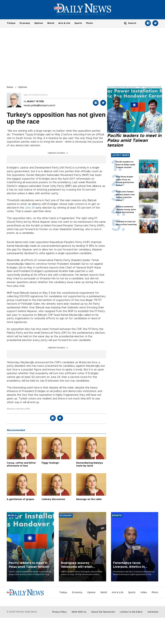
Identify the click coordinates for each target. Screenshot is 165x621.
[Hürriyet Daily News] (82, 9)
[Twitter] (155, 23)
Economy (25, 23)
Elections (11, 409)
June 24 (30, 207)
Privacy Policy (59, 612)
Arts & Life (64, 23)
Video (143, 592)
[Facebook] (148, 23)
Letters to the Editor (131, 612)
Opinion (38, 23)
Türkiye (11, 23)
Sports (78, 23)
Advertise (152, 612)
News (10, 87)
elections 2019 (22, 409)
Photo (89, 23)
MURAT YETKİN (35, 101)
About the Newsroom (103, 612)
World (50, 23)
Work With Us (79, 612)
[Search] (125, 23)
